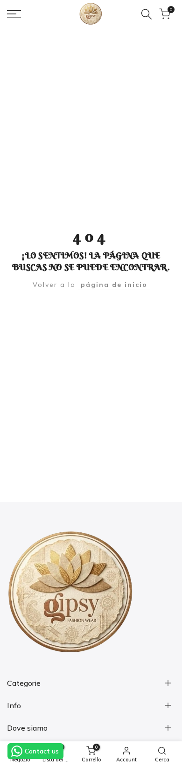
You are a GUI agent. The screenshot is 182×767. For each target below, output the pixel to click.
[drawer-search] (146, 14)
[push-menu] (14, 14)
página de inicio (114, 284)
